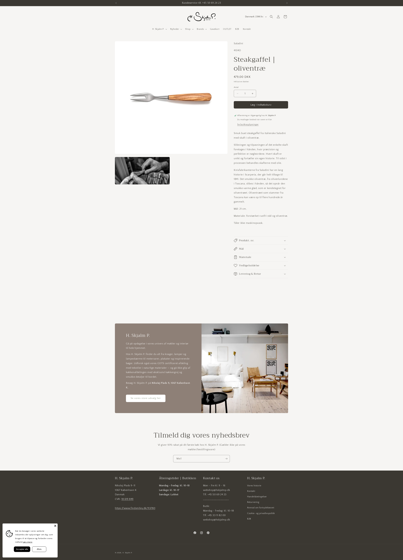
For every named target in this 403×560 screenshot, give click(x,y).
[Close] (55, 525)
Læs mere (27, 542)
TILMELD (171, 296)
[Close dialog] (259, 244)
